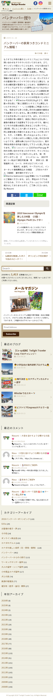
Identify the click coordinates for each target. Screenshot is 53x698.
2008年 (4, 686)
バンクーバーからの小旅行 (13, 557)
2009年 (4, 682)
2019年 (4, 634)
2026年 (4, 600)
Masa (14, 453)
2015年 (4, 653)
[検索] (47, 268)
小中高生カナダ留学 (10, 571)
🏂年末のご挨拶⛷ (30, 465)
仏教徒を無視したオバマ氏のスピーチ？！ (15, 256)
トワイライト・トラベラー (14, 3)
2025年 (4, 605)
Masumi (15, 435)
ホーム (6, 8)
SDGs (3, 523)
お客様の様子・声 (9, 528)
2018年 (4, 638)
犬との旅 (5, 576)
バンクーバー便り (18, 8)
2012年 (4, 667)
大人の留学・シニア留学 (12, 566)
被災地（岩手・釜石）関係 (13, 586)
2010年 (4, 677)
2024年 (4, 610)
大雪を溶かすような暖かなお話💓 (34, 453)
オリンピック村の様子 (38, 254)
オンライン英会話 (9, 538)
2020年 (4, 629)
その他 (29, 8)
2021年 (4, 624)
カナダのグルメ (8, 543)
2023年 (4, 614)
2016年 (4, 648)
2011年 (4, 672)
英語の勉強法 (7, 581)
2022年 (4, 619)
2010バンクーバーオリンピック (15, 519)
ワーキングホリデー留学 (12, 562)
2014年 (4, 658)
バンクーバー (7, 552)
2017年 (4, 643)
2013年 (4, 662)
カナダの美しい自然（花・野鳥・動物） (19, 547)
